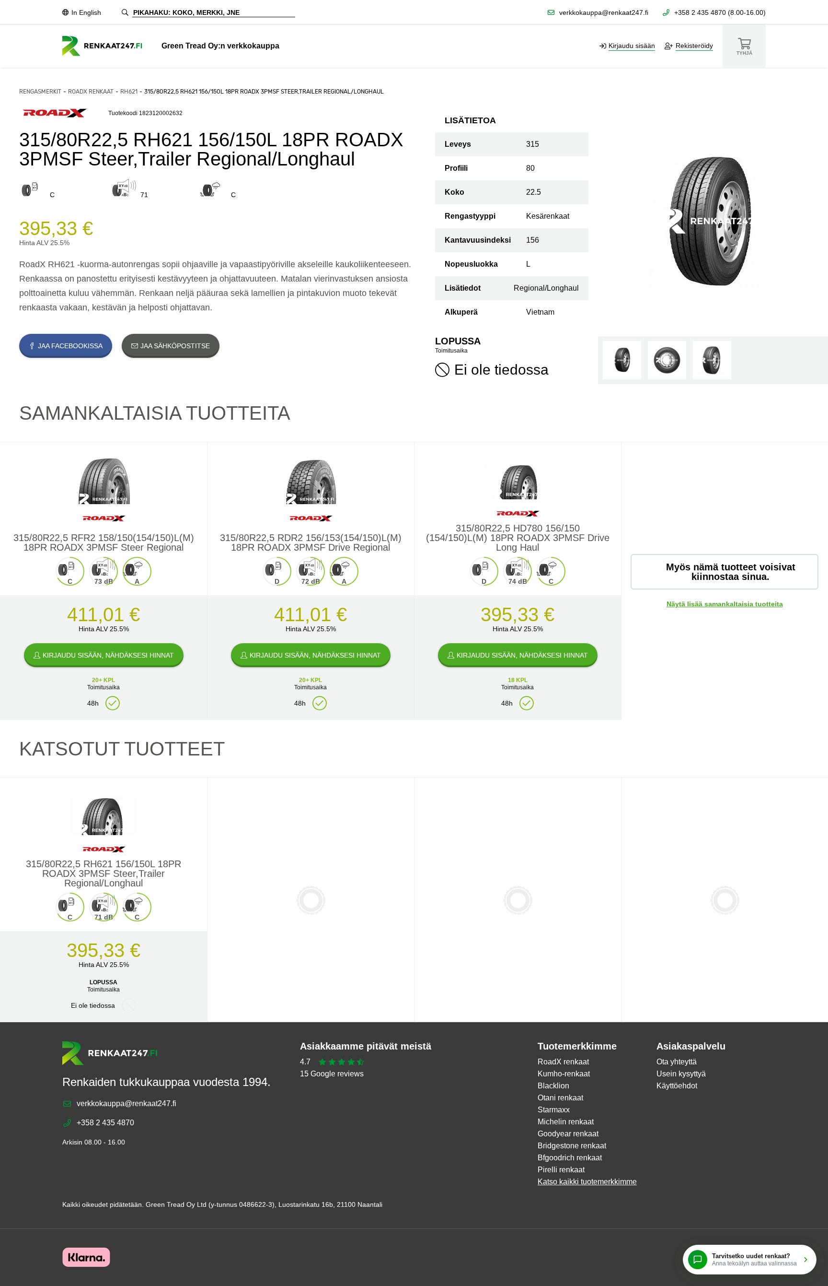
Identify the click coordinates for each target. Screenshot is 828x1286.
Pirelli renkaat (561, 1170)
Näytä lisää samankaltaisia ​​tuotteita (725, 604)
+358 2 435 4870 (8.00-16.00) (720, 12)
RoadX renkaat (91, 91)
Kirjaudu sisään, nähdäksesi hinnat (108, 655)
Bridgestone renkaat (572, 1146)
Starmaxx (554, 1110)
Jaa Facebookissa (70, 346)
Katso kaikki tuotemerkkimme (587, 1182)
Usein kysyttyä (681, 1074)
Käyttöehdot (676, 1086)
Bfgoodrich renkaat (570, 1158)
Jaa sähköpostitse (175, 346)
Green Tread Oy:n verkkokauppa (220, 46)
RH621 (129, 91)
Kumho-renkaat (564, 1074)
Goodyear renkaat (568, 1134)
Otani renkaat (560, 1098)
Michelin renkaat (566, 1122)
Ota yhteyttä (676, 1062)
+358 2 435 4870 (105, 1123)
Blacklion (553, 1086)
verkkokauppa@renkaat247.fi (603, 12)
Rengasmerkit (40, 91)
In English (86, 12)
